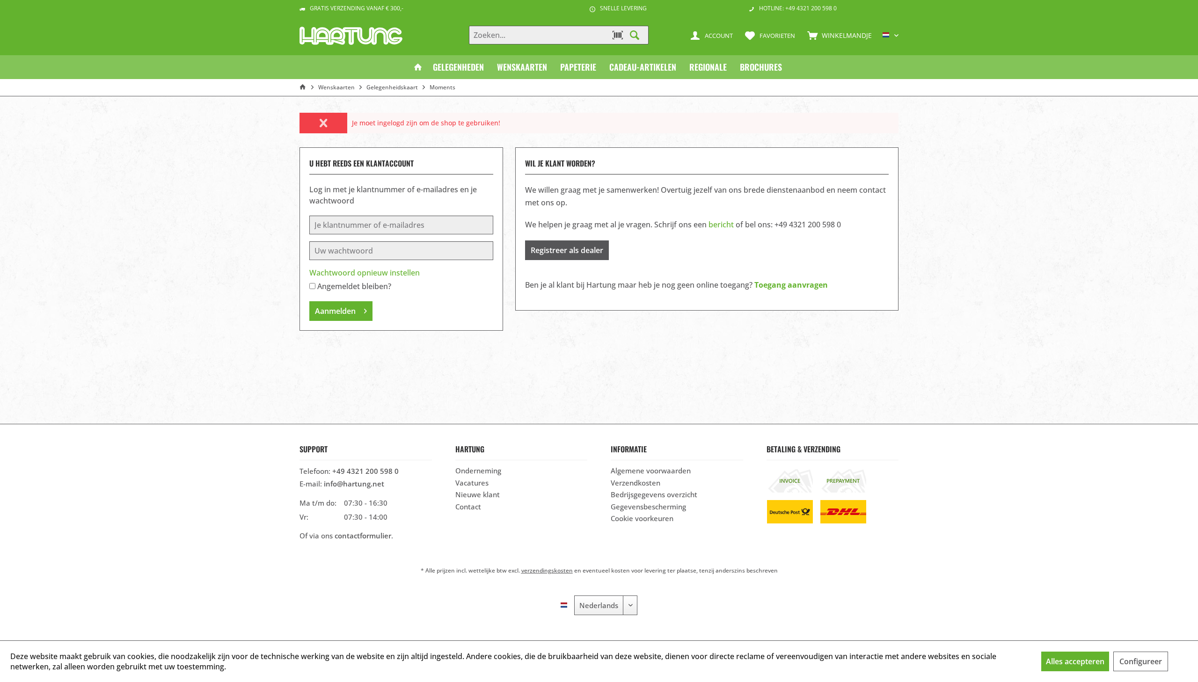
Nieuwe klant (477, 494)
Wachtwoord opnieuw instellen (364, 273)
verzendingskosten (547, 570)
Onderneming (478, 470)
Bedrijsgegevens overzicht (654, 494)
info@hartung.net (354, 483)
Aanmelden (335, 311)
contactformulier (363, 535)
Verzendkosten (635, 482)
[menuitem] (837, 35)
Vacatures (472, 482)
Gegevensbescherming (648, 506)
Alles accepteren (1075, 661)
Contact (468, 506)
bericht (721, 224)
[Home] (417, 67)
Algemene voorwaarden (651, 470)
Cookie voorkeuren (642, 518)
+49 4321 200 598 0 (365, 471)
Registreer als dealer (567, 250)
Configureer (1140, 661)
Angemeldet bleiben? (354, 286)
